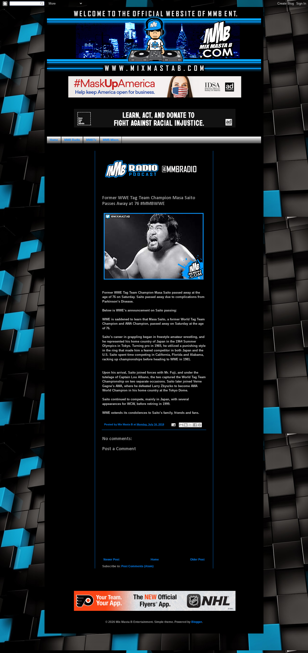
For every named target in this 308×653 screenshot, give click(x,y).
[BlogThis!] (185, 424)
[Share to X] (190, 424)
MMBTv (91, 140)
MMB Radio (72, 140)
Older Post (197, 559)
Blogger (196, 622)
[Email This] (181, 424)
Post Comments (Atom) (137, 566)
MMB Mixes (111, 140)
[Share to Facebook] (194, 424)
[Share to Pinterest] (199, 424)
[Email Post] (173, 424)
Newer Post (111, 559)
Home (54, 140)
